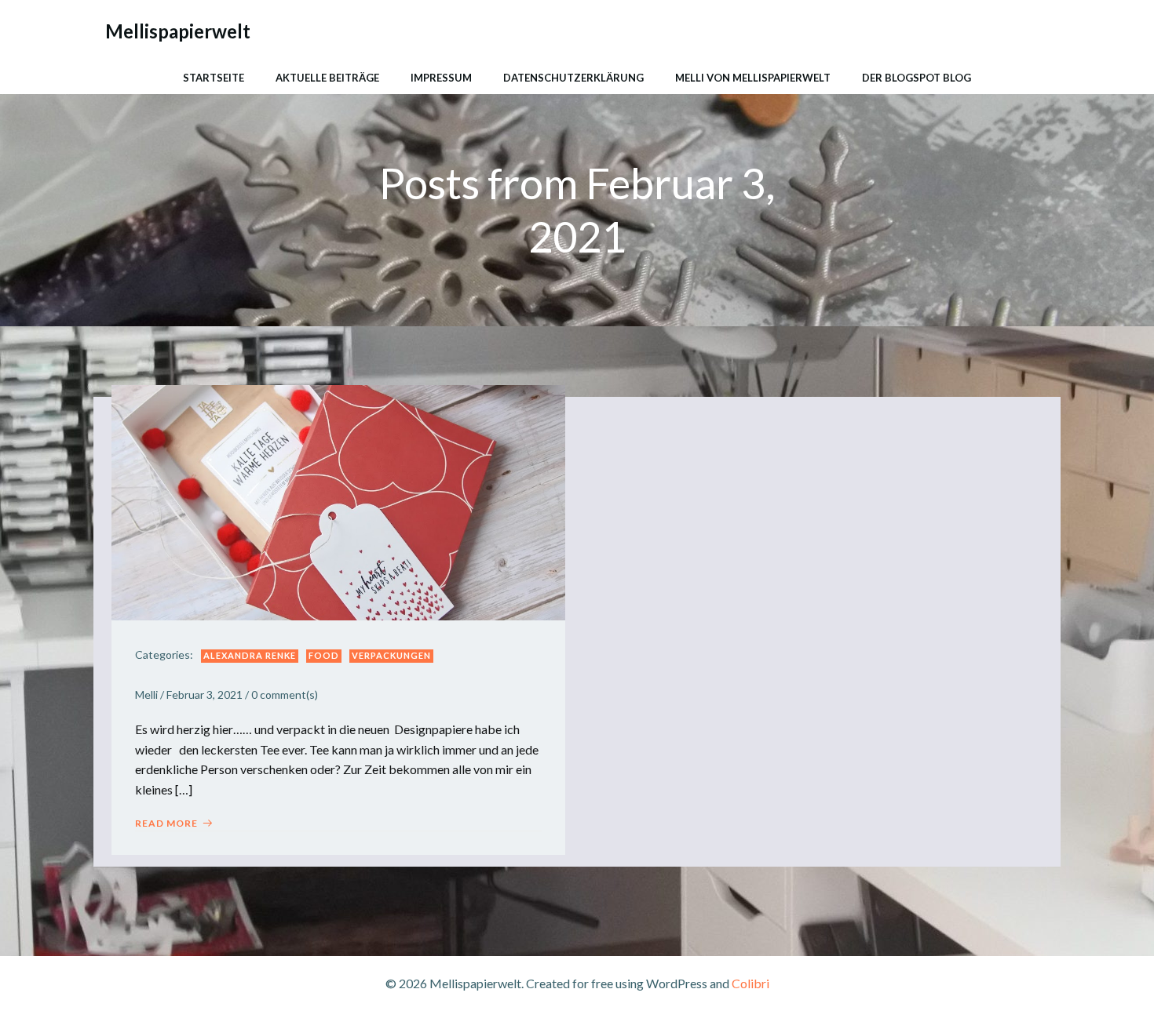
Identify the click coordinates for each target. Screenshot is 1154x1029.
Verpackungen (391, 655)
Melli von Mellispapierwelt (753, 77)
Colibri (750, 983)
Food (324, 655)
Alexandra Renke (249, 655)
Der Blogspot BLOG (916, 77)
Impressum (441, 77)
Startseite (213, 77)
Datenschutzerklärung (573, 77)
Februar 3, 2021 (204, 694)
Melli (146, 694)
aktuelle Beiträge (327, 77)
